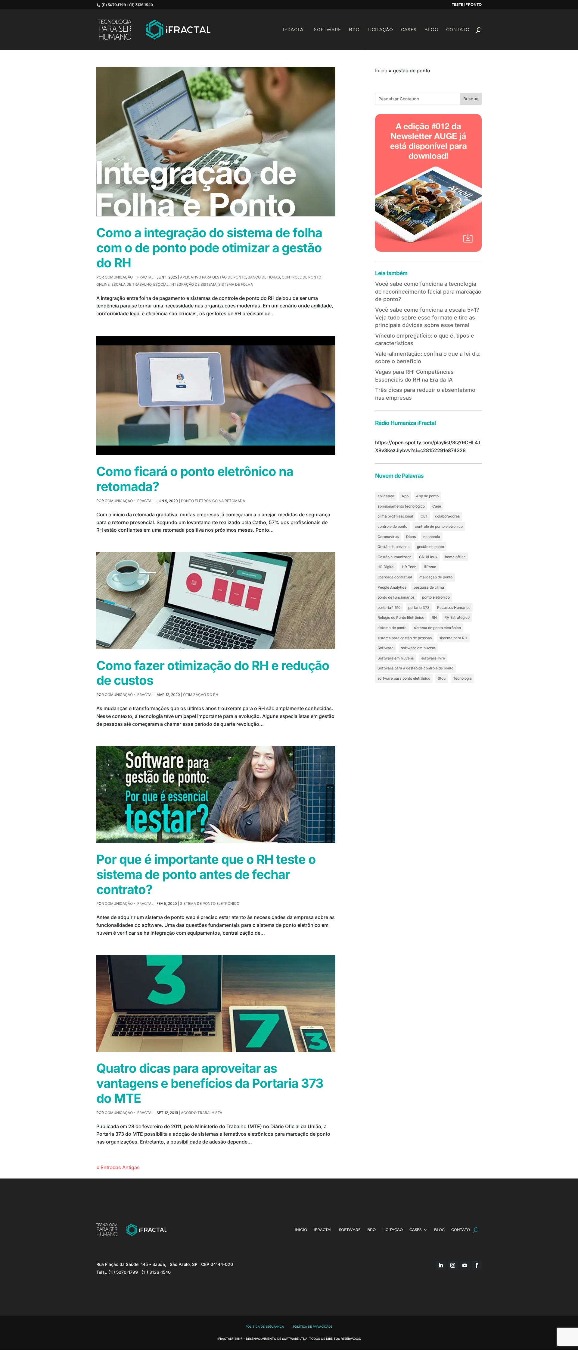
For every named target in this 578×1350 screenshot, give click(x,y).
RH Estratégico (457, 617)
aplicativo (386, 496)
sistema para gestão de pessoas (405, 638)
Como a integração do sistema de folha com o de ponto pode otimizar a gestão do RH (209, 247)
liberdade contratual (395, 577)
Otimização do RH (200, 694)
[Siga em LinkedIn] (441, 1265)
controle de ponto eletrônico (439, 526)
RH (434, 617)
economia (431, 536)
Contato (458, 29)
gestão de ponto (430, 546)
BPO (354, 29)
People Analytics (392, 587)
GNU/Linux (428, 557)
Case (436, 506)
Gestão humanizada (395, 557)
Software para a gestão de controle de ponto (415, 668)
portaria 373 (419, 607)
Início (381, 71)
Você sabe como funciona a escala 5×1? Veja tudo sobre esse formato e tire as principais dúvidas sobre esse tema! (427, 317)
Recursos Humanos (453, 607)
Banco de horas (264, 277)
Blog (431, 29)
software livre (433, 658)
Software (327, 29)
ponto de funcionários (396, 597)
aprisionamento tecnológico (401, 506)
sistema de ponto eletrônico (437, 627)
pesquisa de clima (429, 587)
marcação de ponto (435, 577)
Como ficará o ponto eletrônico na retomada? (194, 479)
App (405, 496)
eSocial (161, 284)
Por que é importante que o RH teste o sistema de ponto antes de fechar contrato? (206, 874)
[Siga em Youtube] (465, 1265)
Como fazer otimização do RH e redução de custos (212, 673)
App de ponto (427, 496)
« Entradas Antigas (118, 1167)
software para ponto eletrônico (404, 678)
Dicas (411, 536)
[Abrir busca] (475, 1229)
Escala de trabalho (131, 284)
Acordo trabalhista (201, 1112)
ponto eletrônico (436, 597)
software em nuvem (418, 648)
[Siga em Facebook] (477, 1265)
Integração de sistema (193, 284)
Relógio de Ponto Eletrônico (401, 617)
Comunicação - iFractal (129, 277)
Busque (470, 98)
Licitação (380, 29)
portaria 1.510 (389, 607)
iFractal (294, 29)
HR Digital (386, 567)
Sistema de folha (235, 284)
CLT (424, 516)
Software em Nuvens (396, 658)
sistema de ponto (392, 627)
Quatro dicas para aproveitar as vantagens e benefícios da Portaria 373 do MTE (209, 1083)
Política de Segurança (265, 1326)
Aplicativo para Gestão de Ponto (213, 277)
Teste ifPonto (467, 5)
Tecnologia (462, 678)
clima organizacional (395, 516)
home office (455, 557)
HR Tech (409, 567)
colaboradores (447, 516)
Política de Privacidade (312, 1326)
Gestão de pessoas (393, 546)
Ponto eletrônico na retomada (213, 501)
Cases (409, 29)
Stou (442, 678)
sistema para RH (453, 638)
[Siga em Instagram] (453, 1265)
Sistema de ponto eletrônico (209, 903)
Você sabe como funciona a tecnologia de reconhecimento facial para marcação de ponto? (428, 291)
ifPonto (430, 567)
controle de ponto (392, 526)
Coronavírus (388, 536)
